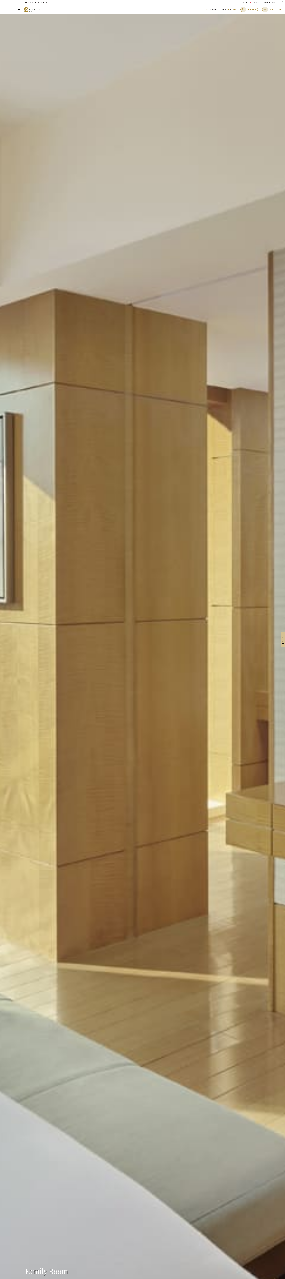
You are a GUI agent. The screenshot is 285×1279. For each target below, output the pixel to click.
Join (228, 9)
